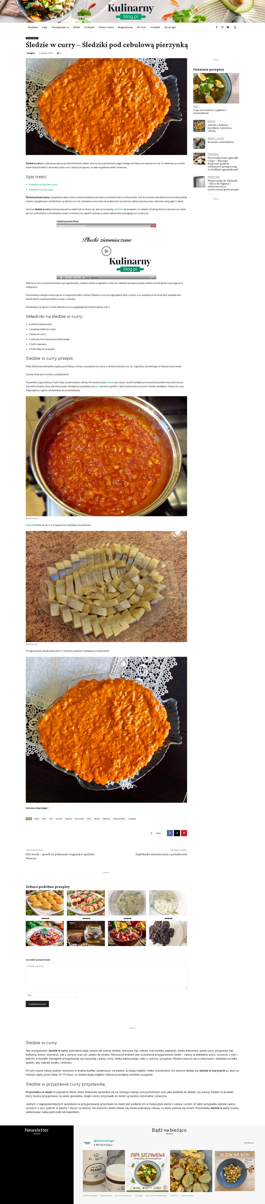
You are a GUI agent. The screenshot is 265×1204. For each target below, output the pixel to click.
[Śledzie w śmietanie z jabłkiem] (168, 903)
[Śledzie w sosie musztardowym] (127, 903)
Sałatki (212, 121)
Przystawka (79, 819)
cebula (109, 382)
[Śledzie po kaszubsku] (45, 933)
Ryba (89, 819)
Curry (44, 819)
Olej (51, 819)
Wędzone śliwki (119, 819)
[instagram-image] (104, 1171)
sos (97, 386)
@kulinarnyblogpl (104, 1140)
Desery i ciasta (216, 138)
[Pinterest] (184, 833)
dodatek (118, 209)
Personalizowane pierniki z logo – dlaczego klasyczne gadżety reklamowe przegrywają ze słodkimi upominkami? (223, 163)
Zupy (196, 106)
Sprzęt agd (214, 177)
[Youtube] (228, 27)
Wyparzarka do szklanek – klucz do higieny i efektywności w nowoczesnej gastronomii (223, 185)
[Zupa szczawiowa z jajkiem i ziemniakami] (216, 88)
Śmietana (106, 819)
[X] (177, 833)
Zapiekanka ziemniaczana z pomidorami (161, 854)
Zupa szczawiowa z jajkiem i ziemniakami (209, 111)
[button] (235, 27)
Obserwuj (248, 1143)
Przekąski (32, 38)
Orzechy (59, 819)
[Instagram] (222, 27)
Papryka (68, 819)
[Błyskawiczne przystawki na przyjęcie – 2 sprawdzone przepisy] (86, 903)
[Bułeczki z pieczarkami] (45, 903)
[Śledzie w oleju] (86, 933)
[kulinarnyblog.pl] (131, 12)
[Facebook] (216, 27)
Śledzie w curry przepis (41, 189)
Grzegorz (31, 53)
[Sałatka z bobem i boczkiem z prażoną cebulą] (199, 126)
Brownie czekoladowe (221, 141)
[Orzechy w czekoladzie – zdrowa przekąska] (168, 933)
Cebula (36, 819)
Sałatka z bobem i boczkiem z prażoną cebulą (219, 127)
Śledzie (29, 524)
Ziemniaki (132, 819)
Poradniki (213, 154)
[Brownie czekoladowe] (199, 143)
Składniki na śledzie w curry (43, 184)
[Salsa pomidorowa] (127, 933)
